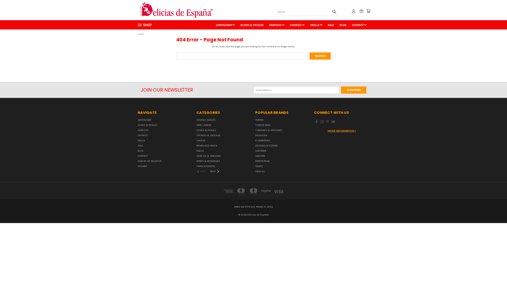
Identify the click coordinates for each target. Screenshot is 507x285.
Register (156, 161)
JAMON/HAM (224, 25)
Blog (342, 25)
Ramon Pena (262, 161)
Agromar (260, 150)
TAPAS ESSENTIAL (205, 166)
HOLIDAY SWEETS (206, 120)
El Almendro (262, 140)
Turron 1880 (262, 125)
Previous (497, 272)
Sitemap (142, 166)
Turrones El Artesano (268, 130)
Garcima (260, 156)
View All (260, 171)
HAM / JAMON (203, 125)
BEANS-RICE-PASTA (206, 145)
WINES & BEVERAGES (208, 161)
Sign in (142, 161)
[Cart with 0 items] (368, 11)
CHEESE (200, 140)
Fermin (259, 120)
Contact (358, 25)
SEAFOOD (275, 25)
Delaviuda (261, 135)
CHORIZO (296, 25)
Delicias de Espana (266, 145)
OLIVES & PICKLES (252, 25)
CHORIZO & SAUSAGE (208, 135)
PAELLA (315, 25)
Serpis (259, 166)
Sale (331, 25)
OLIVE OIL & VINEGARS (208, 156)
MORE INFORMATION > (342, 131)
